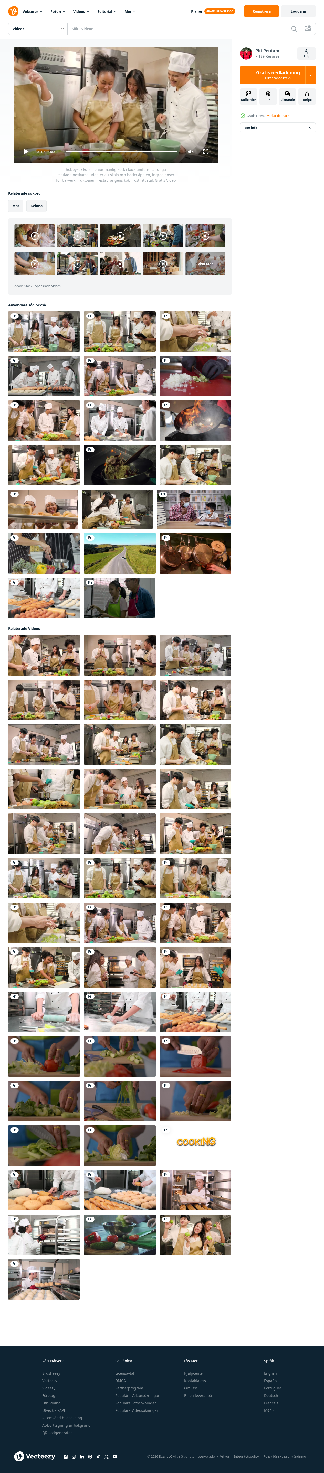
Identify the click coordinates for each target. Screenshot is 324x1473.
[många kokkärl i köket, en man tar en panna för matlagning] (195, 553)
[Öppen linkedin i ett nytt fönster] (82, 1457)
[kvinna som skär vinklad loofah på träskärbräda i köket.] (120, 1056)
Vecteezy (49, 1380)
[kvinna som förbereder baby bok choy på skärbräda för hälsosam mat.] (44, 1101)
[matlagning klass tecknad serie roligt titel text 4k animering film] (195, 1145)
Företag (48, 1395)
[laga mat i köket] (44, 553)
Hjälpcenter (194, 1373)
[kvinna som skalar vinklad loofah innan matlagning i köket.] (120, 1101)
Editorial (104, 11)
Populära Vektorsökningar (137, 1395)
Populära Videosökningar (136, 1410)
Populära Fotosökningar (135, 1403)
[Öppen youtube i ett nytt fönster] (115, 1457)
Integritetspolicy (246, 1456)
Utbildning (51, 1403)
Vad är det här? (278, 115)
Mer (127, 11)
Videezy (48, 1388)
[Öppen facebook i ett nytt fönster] (66, 1457)
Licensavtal (124, 1373)
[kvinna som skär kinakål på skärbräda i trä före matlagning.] (44, 1145)
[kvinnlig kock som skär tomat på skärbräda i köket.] (195, 1056)
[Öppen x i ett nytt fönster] (106, 1457)
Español (271, 1380)
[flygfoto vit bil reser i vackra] (120, 553)
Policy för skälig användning (284, 1456)
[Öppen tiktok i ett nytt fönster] (98, 1457)
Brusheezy (51, 1373)
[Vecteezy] (13, 11)
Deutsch (271, 1395)
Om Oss (191, 1388)
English (270, 1373)
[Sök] (294, 29)
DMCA (120, 1380)
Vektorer (30, 11)
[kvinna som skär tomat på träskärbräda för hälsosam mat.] (44, 1056)
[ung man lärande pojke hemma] (194, 509)
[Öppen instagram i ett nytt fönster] (74, 1457)
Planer (196, 11)
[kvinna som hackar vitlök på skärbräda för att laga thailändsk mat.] (195, 1101)
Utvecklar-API (53, 1410)
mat (15, 205)
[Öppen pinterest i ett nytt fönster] (90, 1457)
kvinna (36, 205)
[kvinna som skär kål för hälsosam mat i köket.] (120, 1145)
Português (273, 1388)
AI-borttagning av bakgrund (66, 1425)
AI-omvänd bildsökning (62, 1417)
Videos (79, 11)
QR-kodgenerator (57, 1432)
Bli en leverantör (198, 1395)
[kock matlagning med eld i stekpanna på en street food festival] (195, 420)
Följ (306, 56)
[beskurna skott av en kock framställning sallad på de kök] (120, 1235)
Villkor (224, 1456)
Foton (55, 11)
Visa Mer (205, 263)
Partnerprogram (129, 1388)
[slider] (121, 151)
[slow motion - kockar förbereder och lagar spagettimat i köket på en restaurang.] (120, 465)
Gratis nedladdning (278, 75)
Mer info (250, 128)
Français (271, 1403)
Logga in (298, 11)
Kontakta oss (195, 1380)
